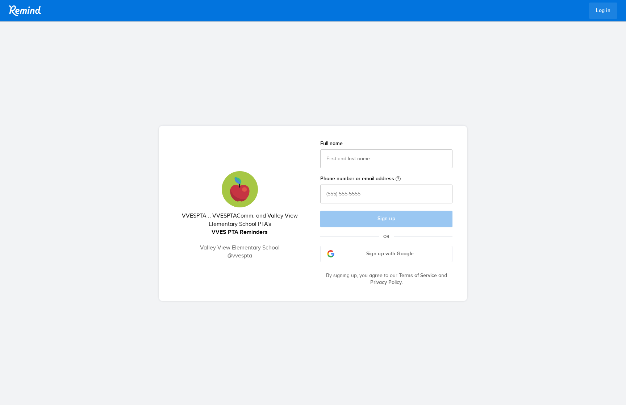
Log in (603, 10)
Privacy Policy (386, 282)
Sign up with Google (390, 254)
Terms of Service (418, 275)
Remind (25, 10)
